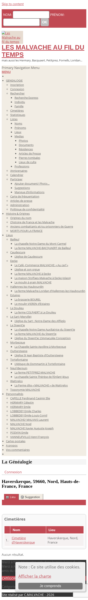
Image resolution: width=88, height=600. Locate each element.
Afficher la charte (34, 576)
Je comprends (50, 586)
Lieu (13, 497)
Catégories (9, 586)
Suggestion (32, 497)
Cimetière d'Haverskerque (23, 540)
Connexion (13, 472)
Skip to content (13, 4)
